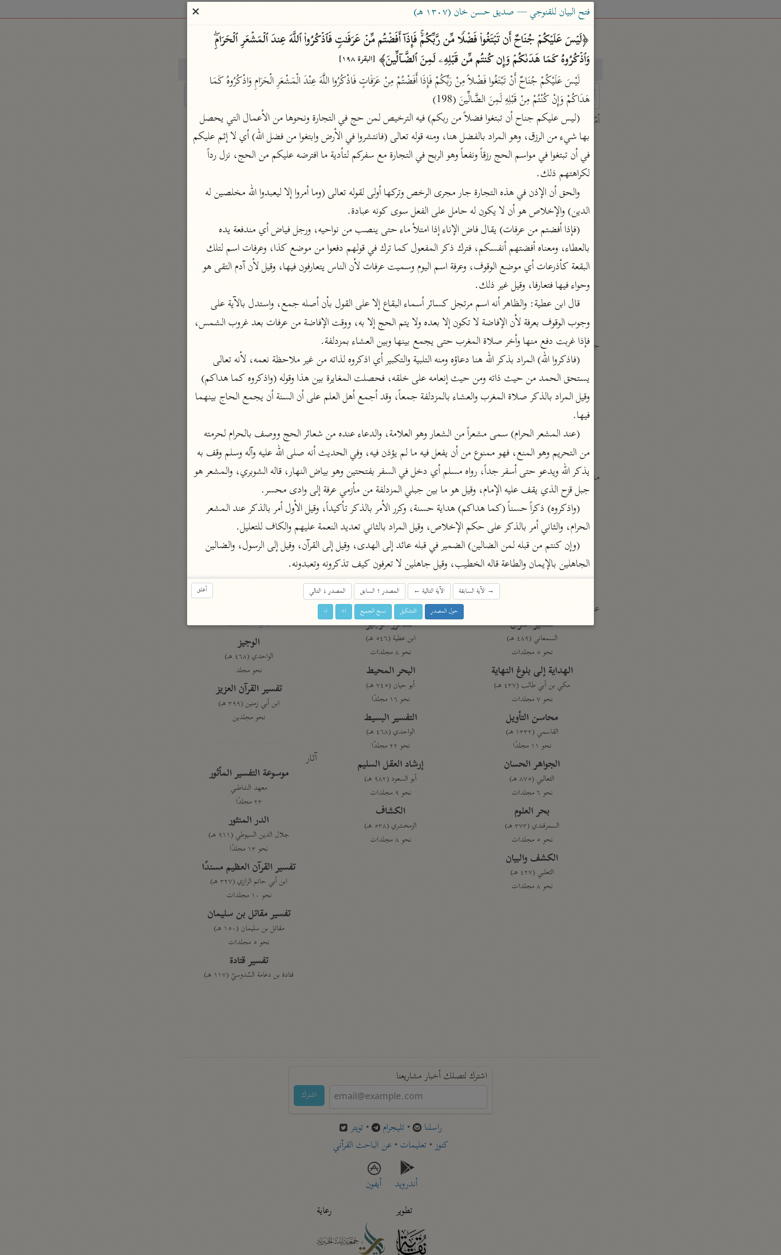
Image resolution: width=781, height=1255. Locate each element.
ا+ (343, 611)
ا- (325, 611)
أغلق (202, 590)
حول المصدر (444, 611)
